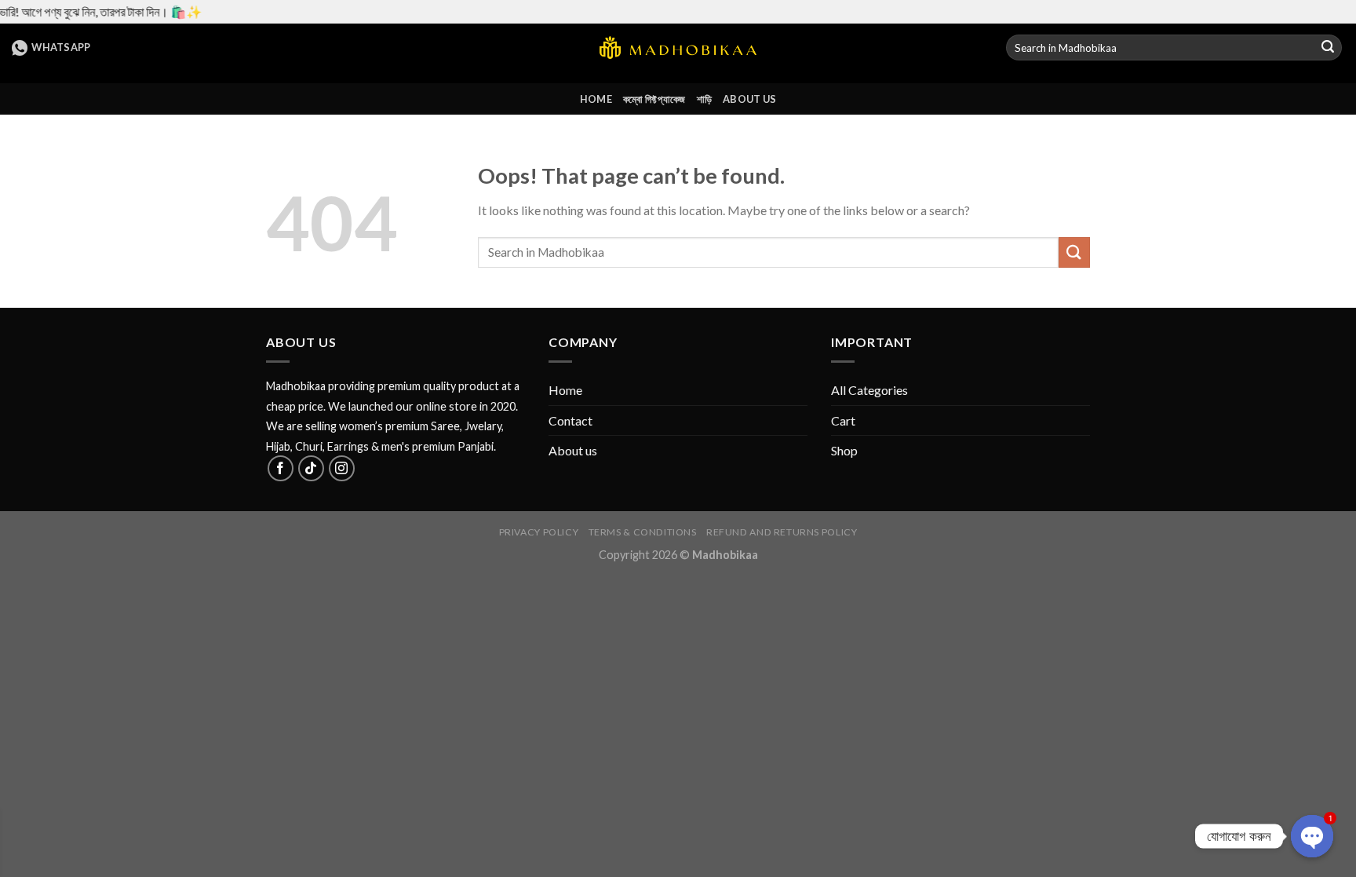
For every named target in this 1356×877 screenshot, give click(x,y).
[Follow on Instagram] (342, 468)
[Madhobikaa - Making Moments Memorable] (678, 47)
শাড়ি (705, 99)
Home (596, 99)
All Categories (869, 389)
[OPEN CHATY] (1312, 836)
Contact (570, 420)
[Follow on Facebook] (280, 468)
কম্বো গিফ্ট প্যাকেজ (654, 99)
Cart (843, 420)
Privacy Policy (539, 532)
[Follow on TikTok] (311, 468)
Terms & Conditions (643, 532)
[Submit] (1327, 48)
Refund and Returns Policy (781, 532)
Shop (844, 450)
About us (749, 99)
